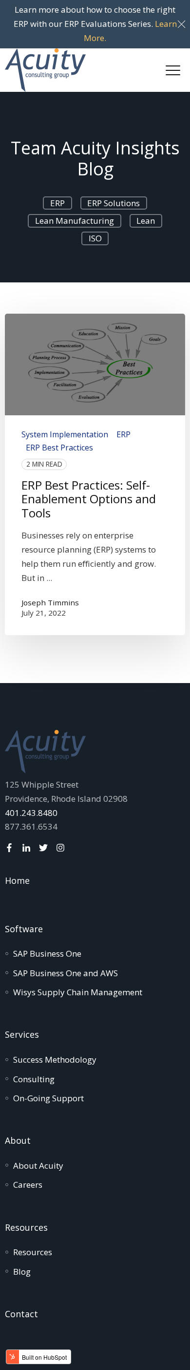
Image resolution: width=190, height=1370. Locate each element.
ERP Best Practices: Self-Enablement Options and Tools (88, 499)
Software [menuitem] (24, 929)
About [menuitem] (18, 1140)
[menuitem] (47, 953)
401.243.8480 (31, 812)
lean (145, 220)
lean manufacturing (74, 220)
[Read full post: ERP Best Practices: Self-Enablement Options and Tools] (95, 364)
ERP (57, 203)
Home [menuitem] (17, 880)
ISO (95, 238)
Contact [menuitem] (21, 1314)
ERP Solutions (113, 203)
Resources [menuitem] (26, 1227)
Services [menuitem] (22, 1034)
